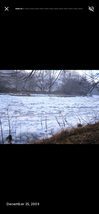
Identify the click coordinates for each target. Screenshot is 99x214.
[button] (15, 107)
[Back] (6, 8)
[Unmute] (91, 8)
